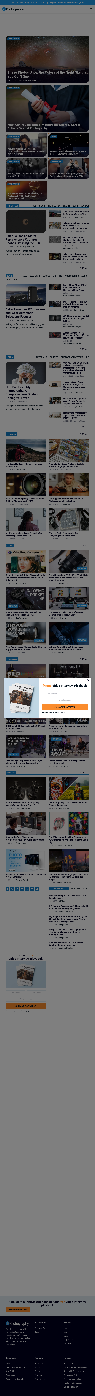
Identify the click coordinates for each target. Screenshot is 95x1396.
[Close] (88, 680)
